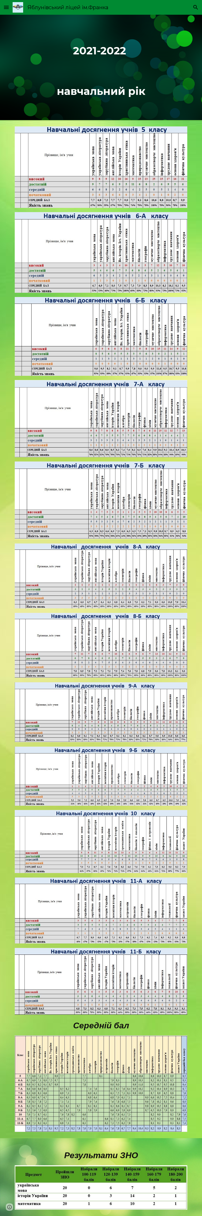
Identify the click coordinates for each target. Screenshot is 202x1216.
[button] (6, 7)
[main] (101, 67)
